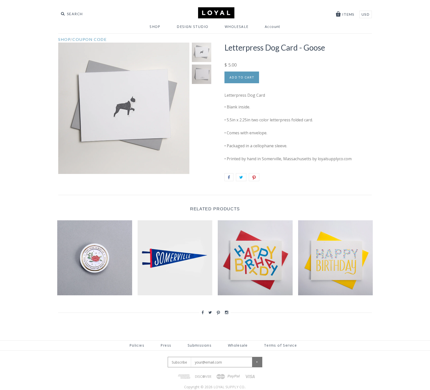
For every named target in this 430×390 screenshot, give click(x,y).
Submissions (200, 345)
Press (166, 345)
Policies (136, 345)
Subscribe (179, 362)
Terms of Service (280, 345)
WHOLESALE (237, 26)
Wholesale (238, 345)
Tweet (241, 177)
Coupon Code (89, 39)
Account (272, 26)
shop (64, 39)
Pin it (254, 177)
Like (228, 177)
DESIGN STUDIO (192, 26)
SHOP (155, 26)
